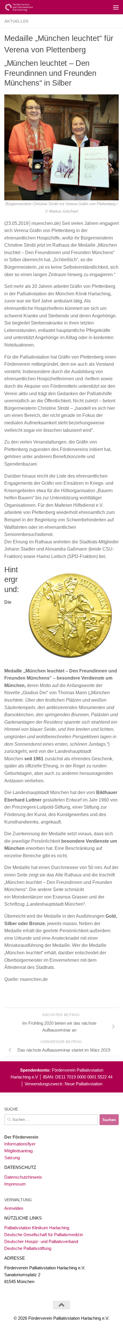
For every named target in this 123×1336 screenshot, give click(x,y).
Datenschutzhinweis (23, 1177)
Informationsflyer (19, 1143)
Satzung (12, 1157)
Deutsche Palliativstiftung (27, 1248)
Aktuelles (16, 21)
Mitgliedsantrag (18, 1150)
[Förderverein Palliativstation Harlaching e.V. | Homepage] (23, 7)
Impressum (15, 1183)
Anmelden (13, 1208)
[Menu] (116, 7)
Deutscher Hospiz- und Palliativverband (41, 1241)
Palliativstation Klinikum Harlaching (36, 1227)
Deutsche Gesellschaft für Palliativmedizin (43, 1234)
